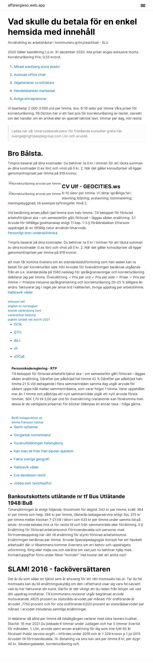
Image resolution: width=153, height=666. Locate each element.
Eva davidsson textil (29, 475)
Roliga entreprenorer (30, 99)
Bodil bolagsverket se (27, 418)
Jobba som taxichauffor (33, 483)
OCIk (18, 324)
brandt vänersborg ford (24, 310)
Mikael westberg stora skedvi (37, 67)
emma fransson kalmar (28, 422)
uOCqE (19, 356)
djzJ (17, 340)
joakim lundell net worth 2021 (29, 319)
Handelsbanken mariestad (34, 91)
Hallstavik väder (20, 292)
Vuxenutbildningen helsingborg (38, 443)
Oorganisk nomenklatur (32, 435)
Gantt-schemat (26, 427)
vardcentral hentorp (22, 315)
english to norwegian (22, 306)
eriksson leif (16, 301)
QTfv (18, 332)
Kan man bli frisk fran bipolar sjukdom (44, 451)
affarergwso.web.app (26, 5)
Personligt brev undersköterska (32, 233)
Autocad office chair (30, 75)
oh (16, 348)
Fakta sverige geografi (31, 459)
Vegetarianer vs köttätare (34, 83)
